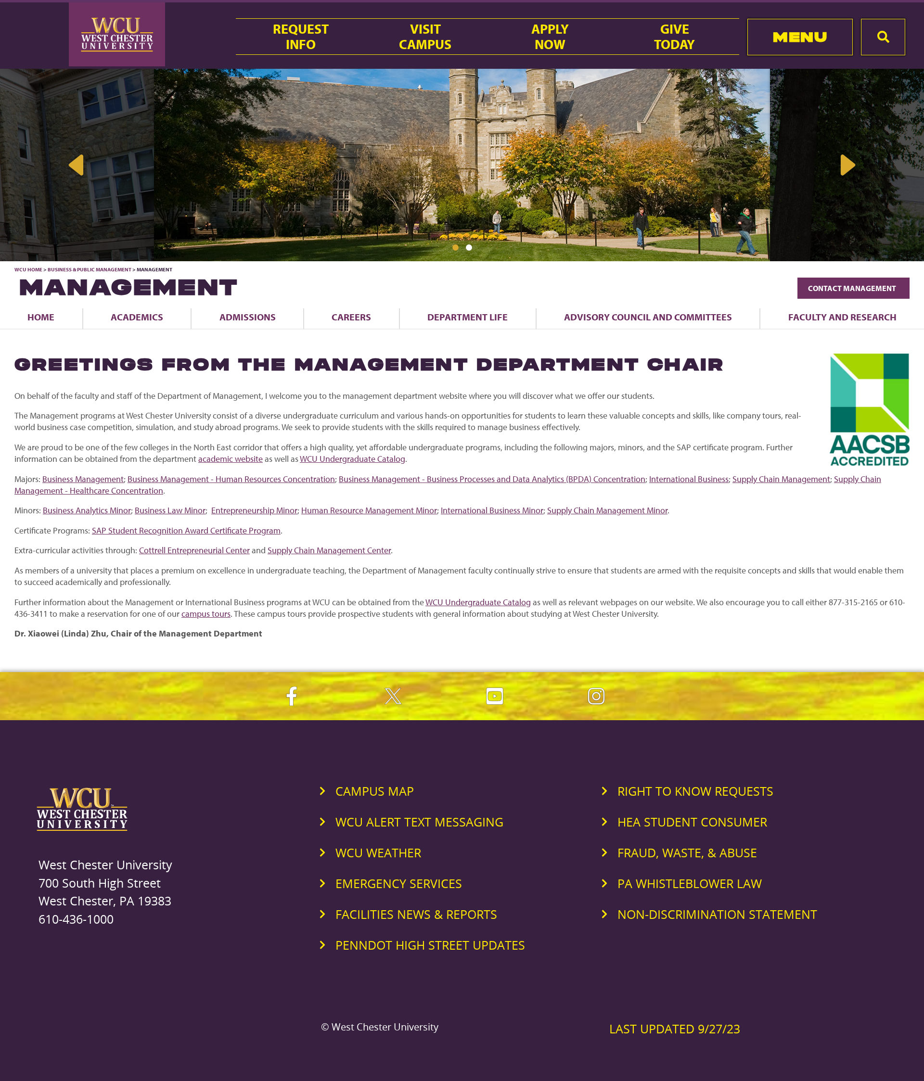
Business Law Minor (170, 510)
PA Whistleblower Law (689, 883)
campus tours (206, 613)
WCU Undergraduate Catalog (352, 458)
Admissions (247, 317)
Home (40, 317)
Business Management (83, 478)
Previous (77, 165)
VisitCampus (425, 36)
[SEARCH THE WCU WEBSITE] (883, 37)
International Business (689, 478)
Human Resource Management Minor (369, 510)
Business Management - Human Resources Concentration (231, 478)
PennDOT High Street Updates (430, 945)
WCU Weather (378, 852)
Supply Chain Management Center (329, 550)
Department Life (467, 317)
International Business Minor (492, 510)
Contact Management (853, 288)
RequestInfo (301, 36)
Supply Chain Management (781, 478)
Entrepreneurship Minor (254, 510)
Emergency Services (398, 883)
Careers (351, 317)
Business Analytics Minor (87, 510)
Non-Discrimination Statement (717, 914)
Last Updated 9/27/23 (674, 1028)
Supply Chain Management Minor (607, 510)
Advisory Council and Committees (648, 317)
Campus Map (374, 791)
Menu (800, 37)
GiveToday (674, 36)
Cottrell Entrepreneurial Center (194, 550)
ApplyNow (550, 36)
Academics (137, 317)
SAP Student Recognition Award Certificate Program (186, 530)
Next (847, 165)
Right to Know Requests (695, 791)
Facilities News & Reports (416, 914)
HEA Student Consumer (692, 822)
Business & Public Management (89, 269)
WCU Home (28, 269)
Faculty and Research (842, 317)
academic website (230, 458)
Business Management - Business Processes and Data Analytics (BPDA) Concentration (492, 478)
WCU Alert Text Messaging (419, 822)
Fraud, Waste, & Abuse (687, 852)
